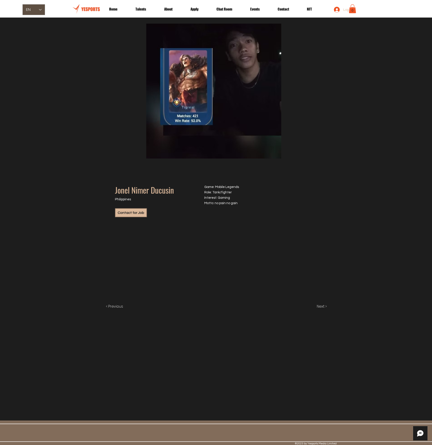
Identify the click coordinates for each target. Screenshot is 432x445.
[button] (260, 9)
